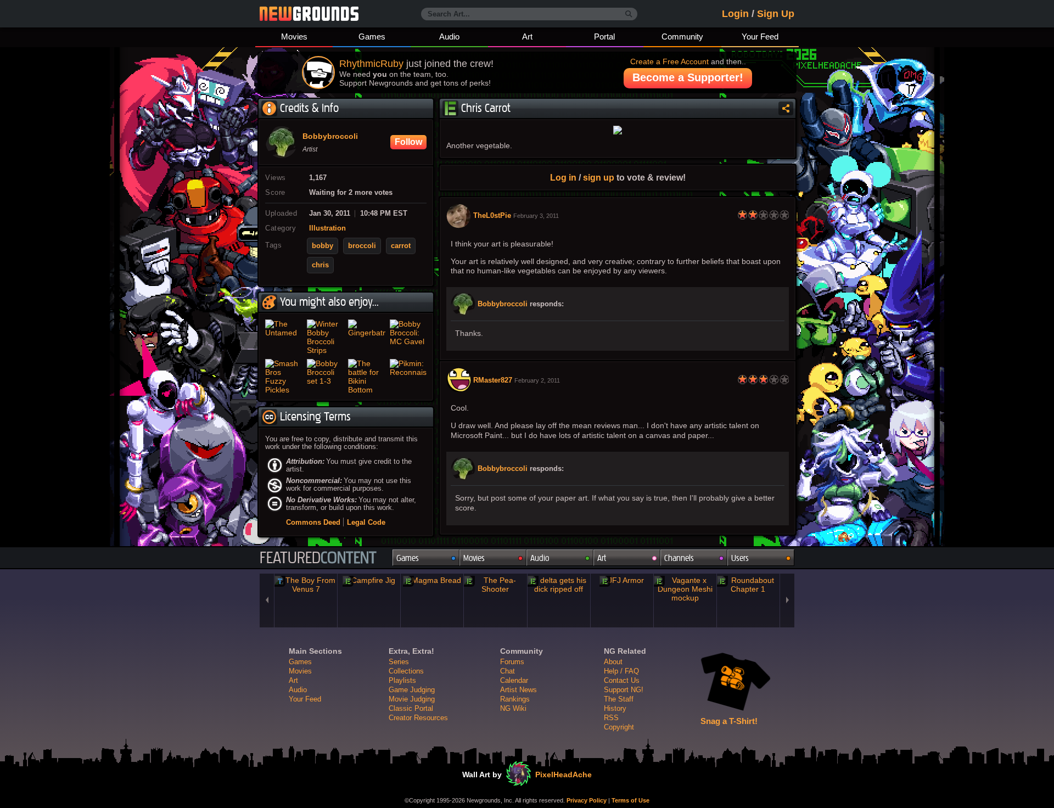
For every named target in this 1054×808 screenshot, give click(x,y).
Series (399, 662)
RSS (611, 718)
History (615, 708)
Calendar (514, 680)
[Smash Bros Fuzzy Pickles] (283, 376)
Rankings (515, 699)
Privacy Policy (587, 800)
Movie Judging (412, 699)
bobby (322, 246)
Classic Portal (411, 708)
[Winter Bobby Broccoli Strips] (325, 337)
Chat (507, 671)
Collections (406, 671)
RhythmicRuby (371, 63)
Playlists (402, 680)
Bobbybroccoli (503, 304)
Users (740, 558)
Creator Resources (418, 718)
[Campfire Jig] (369, 580)
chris (320, 265)
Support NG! (623, 690)
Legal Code (366, 522)
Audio (449, 36)
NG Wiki (513, 708)
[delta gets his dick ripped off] (559, 584)
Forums (512, 662)
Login (735, 13)
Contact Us (622, 680)
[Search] (628, 14)
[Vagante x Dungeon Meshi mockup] (685, 589)
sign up (598, 177)
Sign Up (775, 13)
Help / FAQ (621, 671)
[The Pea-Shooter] (495, 584)
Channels (679, 558)
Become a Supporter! (687, 77)
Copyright (619, 727)
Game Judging (412, 690)
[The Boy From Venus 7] (305, 584)
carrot (401, 246)
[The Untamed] (283, 337)
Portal (604, 36)
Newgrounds (309, 14)
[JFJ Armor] (622, 580)
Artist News (518, 690)
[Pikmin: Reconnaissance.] (408, 376)
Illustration (327, 228)
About (613, 662)
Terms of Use (630, 800)
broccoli (362, 246)
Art (527, 36)
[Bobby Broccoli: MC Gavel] (408, 337)
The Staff (618, 699)
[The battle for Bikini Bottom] (366, 376)
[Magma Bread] (432, 580)
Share (785, 108)
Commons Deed (313, 522)
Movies (294, 36)
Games (371, 36)
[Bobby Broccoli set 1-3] (325, 376)
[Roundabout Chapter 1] (748, 584)
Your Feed (760, 36)
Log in (563, 177)
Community (682, 36)
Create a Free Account (669, 61)
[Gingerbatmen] (366, 337)
